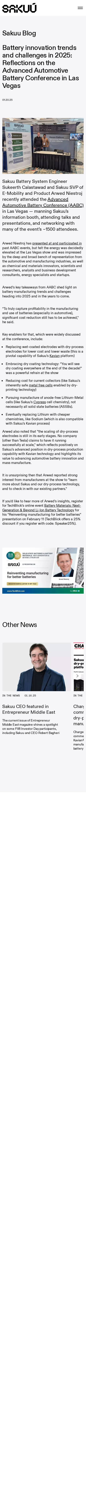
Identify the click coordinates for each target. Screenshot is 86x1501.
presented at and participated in (57, 243)
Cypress (39, 402)
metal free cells (41, 385)
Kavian (55, 356)
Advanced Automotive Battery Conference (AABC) (43, 202)
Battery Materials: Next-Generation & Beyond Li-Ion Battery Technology (41, 507)
